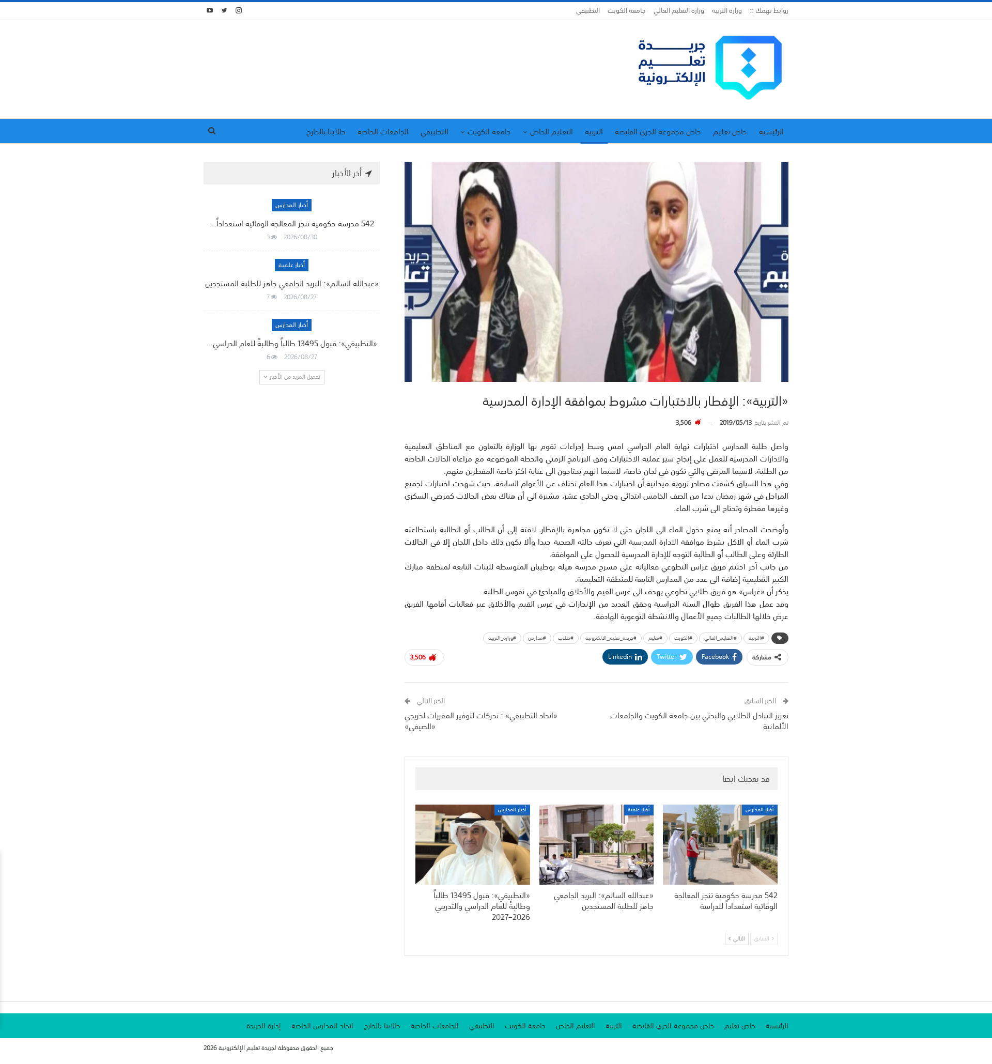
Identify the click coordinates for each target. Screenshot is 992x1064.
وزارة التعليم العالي (679, 11)
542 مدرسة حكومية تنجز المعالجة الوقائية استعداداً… (292, 223)
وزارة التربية (727, 11)
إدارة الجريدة (263, 1026)
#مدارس (537, 638)
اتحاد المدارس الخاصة (322, 1026)
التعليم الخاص (551, 131)
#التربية (756, 638)
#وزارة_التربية (502, 638)
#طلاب (566, 638)
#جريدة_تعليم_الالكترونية (611, 638)
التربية (594, 131)
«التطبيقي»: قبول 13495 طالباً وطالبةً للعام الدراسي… (291, 343)
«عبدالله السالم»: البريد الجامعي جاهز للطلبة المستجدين (292, 283)
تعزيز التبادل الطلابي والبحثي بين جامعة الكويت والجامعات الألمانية (699, 720)
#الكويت (683, 638)
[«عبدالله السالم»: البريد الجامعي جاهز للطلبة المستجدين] (596, 845)
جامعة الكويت (627, 11)
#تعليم (655, 638)
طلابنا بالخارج (326, 131)
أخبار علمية (639, 810)
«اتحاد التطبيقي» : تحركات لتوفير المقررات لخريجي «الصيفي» (481, 720)
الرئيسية (771, 131)
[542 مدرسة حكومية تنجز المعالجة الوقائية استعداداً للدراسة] (720, 845)
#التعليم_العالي (720, 638)
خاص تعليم (730, 131)
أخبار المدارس (760, 810)
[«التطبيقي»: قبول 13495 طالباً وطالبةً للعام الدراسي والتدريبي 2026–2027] (472, 845)
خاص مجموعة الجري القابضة (658, 131)
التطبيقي (588, 11)
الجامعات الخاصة (383, 131)
